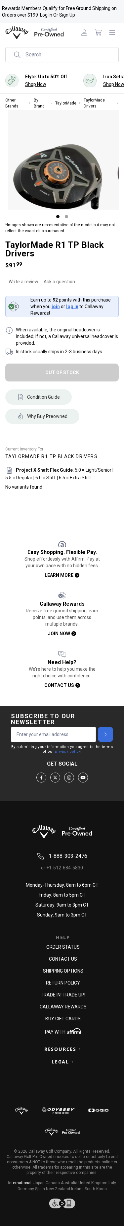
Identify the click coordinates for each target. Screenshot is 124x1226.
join (56, 306)
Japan (39, 1183)
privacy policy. (68, 751)
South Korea (96, 1189)
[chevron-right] (105, 734)
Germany (26, 1189)
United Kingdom (92, 1183)
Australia (69, 1183)
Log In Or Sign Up (57, 15)
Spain (40, 1189)
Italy (112, 1183)
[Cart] (98, 32)
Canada (53, 1183)
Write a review (23, 281)
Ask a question (59, 281)
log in (72, 306)
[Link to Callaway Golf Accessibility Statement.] (62, 1203)
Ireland (77, 1189)
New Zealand (58, 1189)
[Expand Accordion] (80, 1049)
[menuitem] (84, 32)
